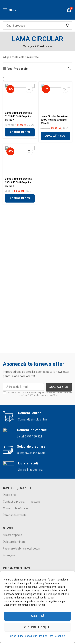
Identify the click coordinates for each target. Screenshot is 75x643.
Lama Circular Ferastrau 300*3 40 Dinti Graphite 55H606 (54, 120)
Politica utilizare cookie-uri (22, 636)
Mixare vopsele (12, 535)
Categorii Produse (36, 46)
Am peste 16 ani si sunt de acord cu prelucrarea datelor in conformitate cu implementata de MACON (39, 394)
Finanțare (9, 555)
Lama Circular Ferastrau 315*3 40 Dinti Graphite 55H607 (18, 116)
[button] (20, 132)
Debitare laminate (14, 541)
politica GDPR (27, 395)
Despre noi (9, 494)
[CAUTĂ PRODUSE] (68, 25)
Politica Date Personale (52, 636)
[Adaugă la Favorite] (29, 89)
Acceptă (37, 616)
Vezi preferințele (37, 627)
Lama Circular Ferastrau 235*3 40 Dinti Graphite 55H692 (18, 182)
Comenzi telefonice (15, 508)
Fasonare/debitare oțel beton (21, 548)
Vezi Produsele (17, 68)
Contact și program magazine (22, 501)
